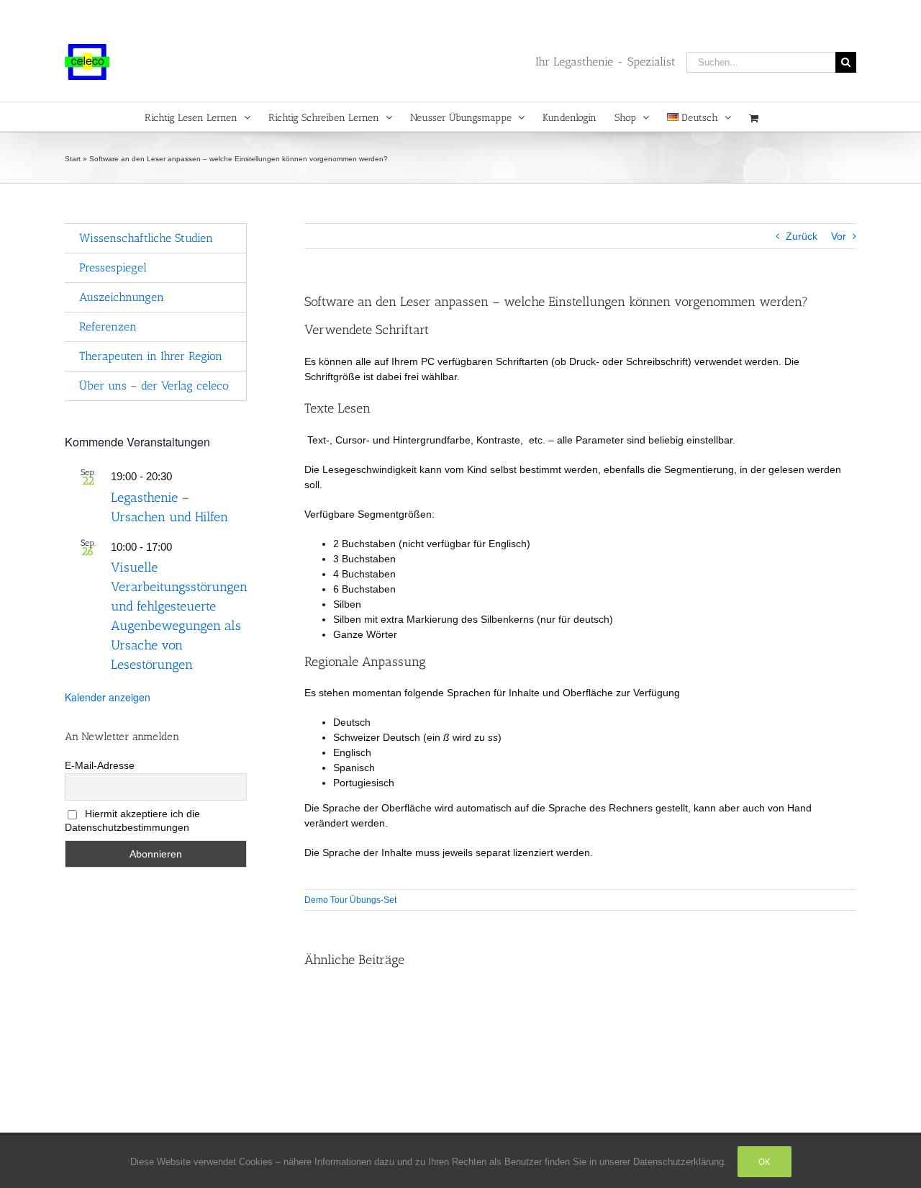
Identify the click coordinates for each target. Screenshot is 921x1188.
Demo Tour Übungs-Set (350, 900)
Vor (838, 236)
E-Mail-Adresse (100, 765)
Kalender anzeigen (107, 697)
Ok (764, 1162)
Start (73, 159)
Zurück (801, 236)
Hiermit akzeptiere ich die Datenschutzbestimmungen (132, 820)
